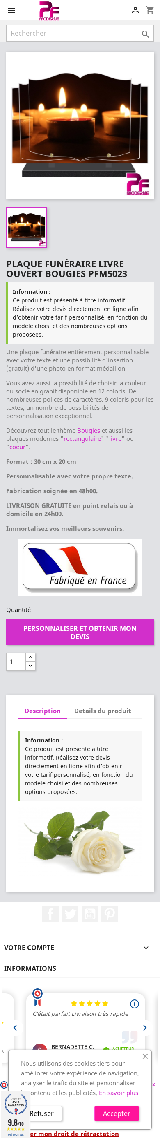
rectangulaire (82, 438)
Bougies (88, 430)
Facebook (50, 914)
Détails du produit (102, 710)
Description (43, 710)
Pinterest (109, 914)
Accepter (116, 1113)
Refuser (42, 1113)
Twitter (70, 914)
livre (115, 438)
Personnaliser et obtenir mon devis (80, 632)
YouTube (90, 914)
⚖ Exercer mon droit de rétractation (62, 1133)
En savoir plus (118, 1093)
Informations (30, 968)
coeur (17, 447)
